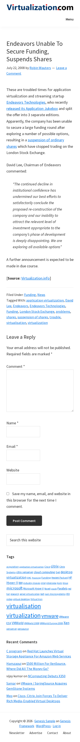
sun (42, 594)
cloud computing (44, 572)
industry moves (31, 583)
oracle (54, 588)
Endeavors (20, 306)
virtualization (38, 322)
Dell (58, 572)
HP (70, 577)
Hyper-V (12, 583)
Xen (66, 622)
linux (65, 583)
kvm (59, 583)
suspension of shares (32, 317)
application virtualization (45, 300)
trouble (55, 317)
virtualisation (16, 322)
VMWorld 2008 (31, 623)
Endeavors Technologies (25, 102)
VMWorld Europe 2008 (51, 623)
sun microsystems (55, 594)
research (14, 594)
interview (51, 583)
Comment (15, 366)
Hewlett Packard (59, 577)
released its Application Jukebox (32, 108)
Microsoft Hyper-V (33, 588)
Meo (9, 696)
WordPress (43, 726)
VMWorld (17, 623)
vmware (49, 616)
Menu (70, 19)
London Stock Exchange (37, 311)
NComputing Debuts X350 (46, 676)
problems (63, 311)
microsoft (14, 588)
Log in (57, 726)
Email (12, 446)
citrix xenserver (24, 572)
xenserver (11, 628)
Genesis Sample (44, 721)
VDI (68, 594)
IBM (21, 583)
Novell (47, 588)
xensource (23, 628)
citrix (55, 566)
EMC (29, 577)
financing (36, 577)
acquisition (12, 566)
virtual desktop (21, 599)
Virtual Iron (36, 599)
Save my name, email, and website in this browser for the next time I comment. (38, 500)
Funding (30, 294)
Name (12, 422)
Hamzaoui (13, 663)
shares (11, 317)
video (9, 599)
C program (14, 651)
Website (12, 470)
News (41, 294)
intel (43, 583)
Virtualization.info (35, 278)
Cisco (47, 566)
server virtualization (30, 594)
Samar (11, 683)
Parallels (62, 588)
